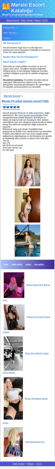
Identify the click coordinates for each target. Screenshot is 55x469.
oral (6, 264)
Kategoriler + (10, 27)
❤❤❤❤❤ (11, 107)
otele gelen (17, 264)
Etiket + (7, 38)
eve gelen (39, 264)
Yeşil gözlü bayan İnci (35, 442)
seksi (28, 264)
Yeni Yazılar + (10, 32)
